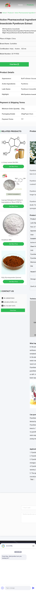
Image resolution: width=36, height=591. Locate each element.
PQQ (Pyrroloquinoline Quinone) (11, 277)
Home (20, 5)
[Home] (7, 5)
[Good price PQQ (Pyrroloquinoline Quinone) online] (13, 262)
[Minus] (33, 546)
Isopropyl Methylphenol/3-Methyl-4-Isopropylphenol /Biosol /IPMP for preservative (12, 202)
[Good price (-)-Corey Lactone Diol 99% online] (13, 147)
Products (30, 5)
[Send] (33, 588)
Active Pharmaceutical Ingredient (25, 12)
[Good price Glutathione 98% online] (13, 225)
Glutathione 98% (6, 240)
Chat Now (13, 64)
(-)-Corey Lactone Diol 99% (9, 162)
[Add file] (2, 588)
